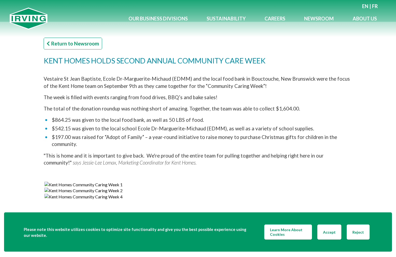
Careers (275, 19)
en (365, 6)
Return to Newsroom (75, 44)
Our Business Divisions (158, 19)
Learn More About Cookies (286, 232)
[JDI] (64, 19)
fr (375, 6)
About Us (365, 19)
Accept (329, 232)
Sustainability (226, 19)
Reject (358, 232)
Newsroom (319, 19)
